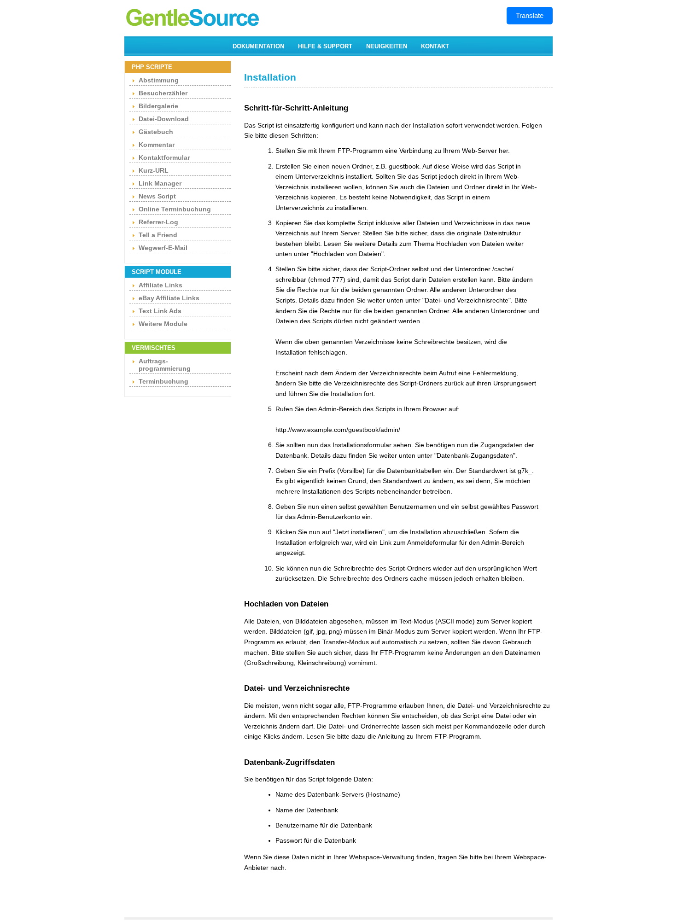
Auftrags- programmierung (165, 364)
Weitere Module (163, 323)
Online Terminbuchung (175, 209)
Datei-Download (164, 118)
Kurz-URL (154, 170)
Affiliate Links (160, 285)
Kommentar (157, 144)
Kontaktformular (164, 157)
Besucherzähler (163, 93)
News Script (157, 196)
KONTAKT (435, 46)
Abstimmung (159, 80)
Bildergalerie (158, 106)
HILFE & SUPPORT (325, 46)
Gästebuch (156, 131)
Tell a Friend (158, 235)
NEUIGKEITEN (386, 46)
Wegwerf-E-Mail (163, 247)
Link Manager (160, 183)
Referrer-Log (158, 222)
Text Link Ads (160, 311)
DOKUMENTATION (258, 46)
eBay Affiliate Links (169, 298)
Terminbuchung (163, 381)
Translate (529, 15)
